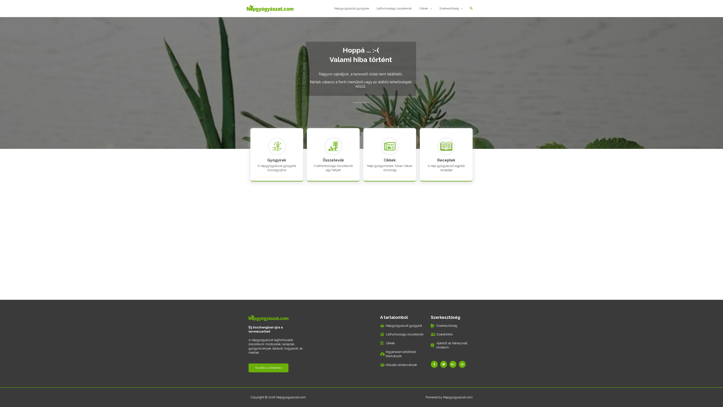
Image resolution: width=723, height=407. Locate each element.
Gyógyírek (276, 160)
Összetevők (333, 160)
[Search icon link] (471, 8)
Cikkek (390, 160)
